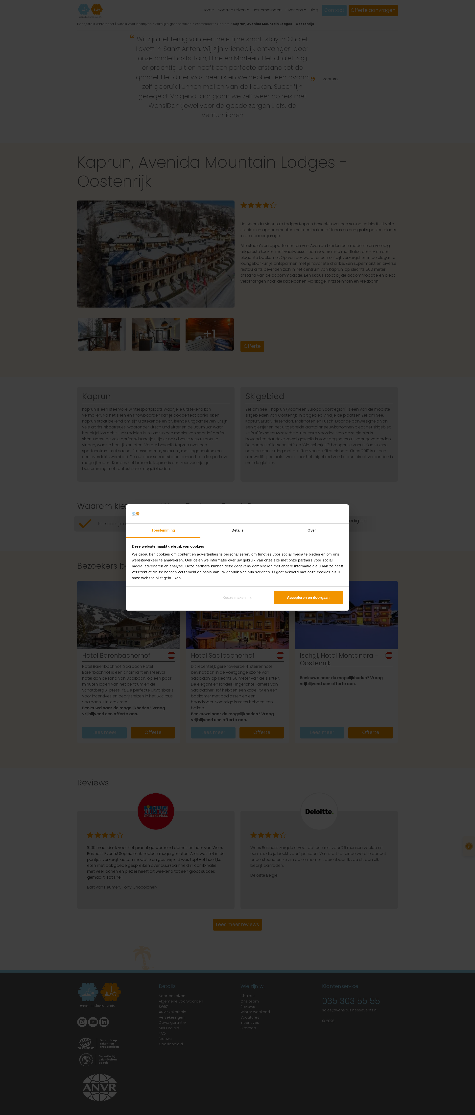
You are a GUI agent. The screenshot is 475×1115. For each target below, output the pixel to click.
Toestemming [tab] (163, 530)
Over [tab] (312, 530)
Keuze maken (234, 597)
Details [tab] (238, 530)
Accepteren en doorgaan (308, 597)
